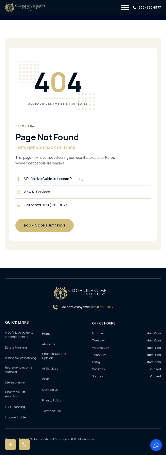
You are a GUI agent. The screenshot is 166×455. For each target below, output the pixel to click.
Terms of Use (51, 411)
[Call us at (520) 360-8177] (24, 444)
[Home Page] (83, 293)
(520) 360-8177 (102, 307)
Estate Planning (16, 347)
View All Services (37, 192)
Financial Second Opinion (54, 356)
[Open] (125, 7)
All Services (50, 368)
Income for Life (15, 417)
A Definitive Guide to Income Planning (54, 178)
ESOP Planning (15, 407)
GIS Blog (47, 379)
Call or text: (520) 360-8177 (45, 205)
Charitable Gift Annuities (15, 394)
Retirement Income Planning (18, 369)
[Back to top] (10, 444)
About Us (48, 344)
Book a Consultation (44, 225)
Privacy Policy (51, 400)
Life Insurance (15, 382)
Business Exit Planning (20, 358)
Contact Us (50, 390)
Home (46, 333)
